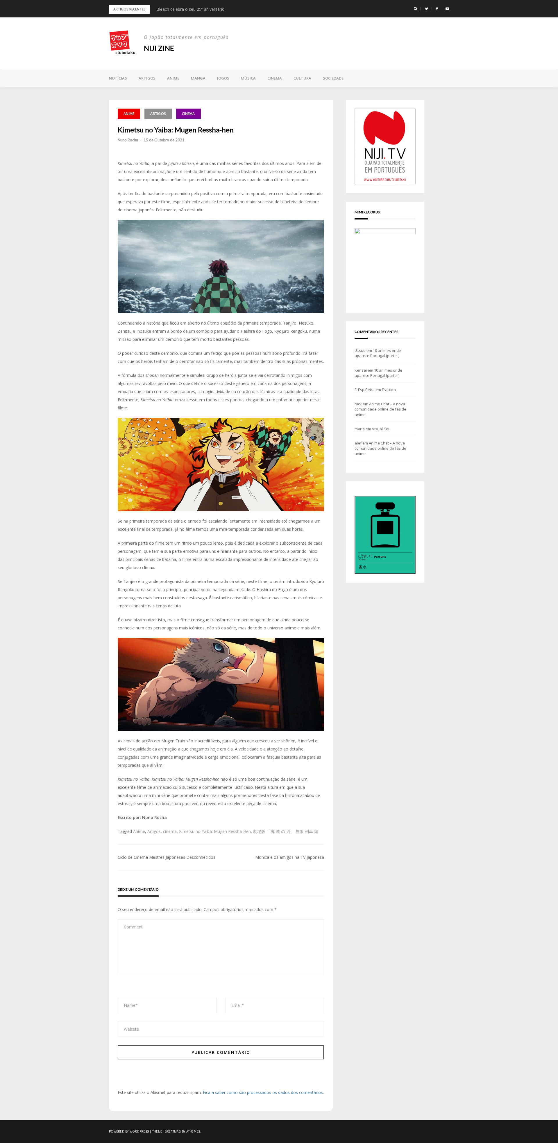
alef (358, 443)
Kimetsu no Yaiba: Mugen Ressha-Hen (215, 831)
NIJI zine (159, 48)
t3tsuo (360, 350)
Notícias (118, 78)
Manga (198, 78)
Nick (358, 403)
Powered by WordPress (129, 1131)
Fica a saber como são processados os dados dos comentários (263, 1092)
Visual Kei (380, 428)
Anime (173, 78)
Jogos (223, 78)
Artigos (147, 78)
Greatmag (172, 1131)
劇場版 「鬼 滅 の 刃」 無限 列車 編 (285, 831)
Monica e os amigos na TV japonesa (289, 857)
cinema (170, 831)
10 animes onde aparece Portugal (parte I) (378, 353)
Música (248, 78)
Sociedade (333, 78)
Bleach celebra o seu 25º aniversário (190, 9)
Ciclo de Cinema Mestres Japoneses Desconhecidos (166, 857)
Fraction (389, 389)
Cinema (274, 78)
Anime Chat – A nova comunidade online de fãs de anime (380, 409)
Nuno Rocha (128, 140)
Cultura (302, 78)
